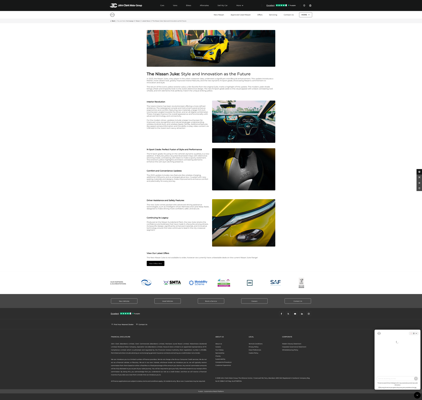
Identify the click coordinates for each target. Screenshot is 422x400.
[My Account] (310, 5)
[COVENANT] (301, 283)
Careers (218, 347)
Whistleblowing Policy (290, 350)
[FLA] (146, 283)
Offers (259, 15)
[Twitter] (288, 313)
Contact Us (289, 15)
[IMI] (249, 283)
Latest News (146, 21)
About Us (218, 344)
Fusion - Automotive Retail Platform (211, 391)
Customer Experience (223, 365)
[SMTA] (172, 283)
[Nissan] (115, 14)
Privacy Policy (253, 347)
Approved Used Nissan (241, 15)
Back (113, 21)
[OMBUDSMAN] (224, 283)
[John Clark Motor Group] (126, 5)
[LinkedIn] (302, 313)
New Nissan (219, 15)
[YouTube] (295, 313)
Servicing (273, 15)
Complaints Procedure (223, 362)
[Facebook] (281, 313)
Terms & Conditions (255, 344)
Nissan (138, 21)
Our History (219, 350)
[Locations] (304, 5)
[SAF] (275, 283)
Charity (218, 356)
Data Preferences (255, 350)
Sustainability (220, 359)
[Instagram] (308, 313)
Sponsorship (219, 353)
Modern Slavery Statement (291, 344)
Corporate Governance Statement (294, 347)
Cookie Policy (253, 353)
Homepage (130, 21)
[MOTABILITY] (198, 283)
